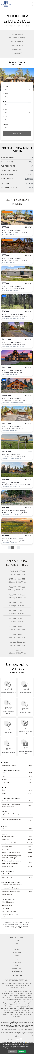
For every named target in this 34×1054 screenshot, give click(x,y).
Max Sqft (5, 124)
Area (17, 955)
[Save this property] (30, 212)
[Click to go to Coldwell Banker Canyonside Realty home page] (6, 3)
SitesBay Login (17, 971)
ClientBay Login (17, 968)
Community (17, 952)
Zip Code (17, 949)
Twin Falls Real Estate (17, 937)
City (17, 946)
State (17, 940)
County (17, 943)
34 (21, 547)
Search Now (17, 133)
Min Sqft (5, 116)
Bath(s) (5, 109)
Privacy (17, 959)
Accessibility (17, 962)
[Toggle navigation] (30, 4)
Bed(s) (4, 101)
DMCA (17, 965)
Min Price (5, 86)
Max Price (5, 93)
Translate (30, 1042)
